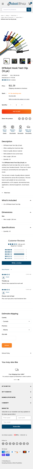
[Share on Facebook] (19, 118)
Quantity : (5, 105)
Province (4, 326)
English (23, 435)
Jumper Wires (19, 17)
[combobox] (14, 10)
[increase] (22, 105)
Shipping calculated (14, 88)
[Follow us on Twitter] (6, 443)
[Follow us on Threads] (27, 443)
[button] (32, 61)
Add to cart (16, 111)
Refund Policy (6, 353)
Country (4, 317)
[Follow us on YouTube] (17, 443)
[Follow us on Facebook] (3, 443)
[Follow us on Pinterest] (13, 443)
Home (2, 15)
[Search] (29, 10)
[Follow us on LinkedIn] (24, 443)
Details (4, 133)
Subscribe (16, 426)
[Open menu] (3, 4)
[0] (30, 4)
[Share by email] (30, 118)
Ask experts (20, 133)
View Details (12, 133)
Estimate (7, 345)
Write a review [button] (16, 263)
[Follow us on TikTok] (20, 443)
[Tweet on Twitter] (26, 118)
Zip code (4, 334)
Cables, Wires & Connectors (7, 17)
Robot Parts (13, 15)
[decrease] (11, 105)
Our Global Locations (7, 435)
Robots (7, 15)
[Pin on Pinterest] (23, 118)
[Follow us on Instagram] (10, 443)
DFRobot (5, 75)
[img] (6, 274)
